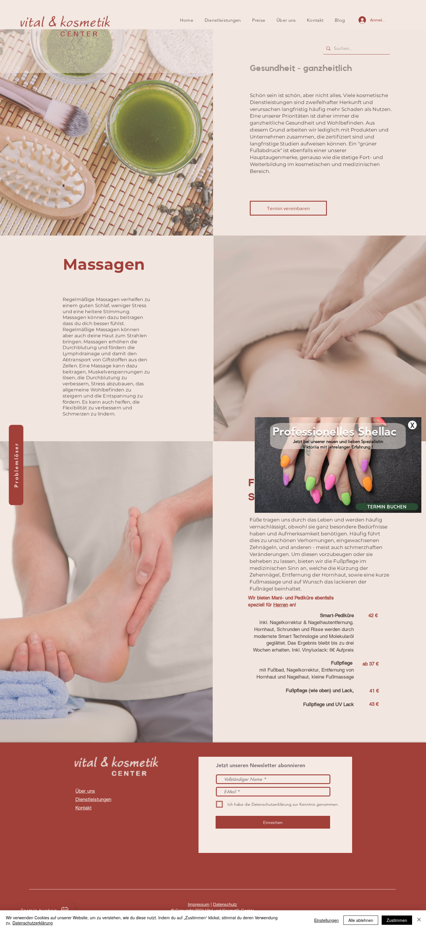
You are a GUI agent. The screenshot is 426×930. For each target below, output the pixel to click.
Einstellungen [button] (326, 920)
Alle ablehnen (360, 920)
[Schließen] (419, 920)
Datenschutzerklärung (32, 923)
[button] (412, 425)
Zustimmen (397, 920)
